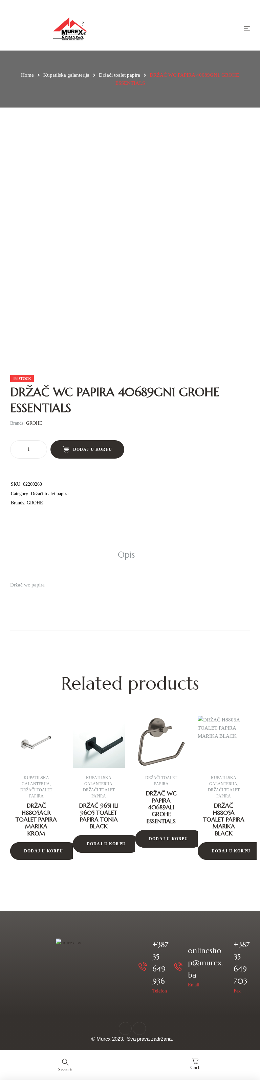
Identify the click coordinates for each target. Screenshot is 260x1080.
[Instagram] (139, 1028)
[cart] (195, 1061)
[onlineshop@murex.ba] (178, 966)
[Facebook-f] (125, 1028)
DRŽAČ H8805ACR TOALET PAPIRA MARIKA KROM (36, 819)
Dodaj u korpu (92, 449)
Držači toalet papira (119, 75)
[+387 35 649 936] (142, 966)
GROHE (34, 423)
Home (27, 75)
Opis (126, 554)
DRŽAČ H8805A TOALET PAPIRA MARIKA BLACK (223, 819)
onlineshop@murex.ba (205, 963)
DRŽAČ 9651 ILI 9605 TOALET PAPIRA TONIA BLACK (98, 816)
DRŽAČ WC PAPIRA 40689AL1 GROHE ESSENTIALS (161, 807)
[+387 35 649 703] (224, 966)
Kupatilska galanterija (66, 75)
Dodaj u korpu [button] (43, 851)
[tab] (130, 555)
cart (195, 1067)
